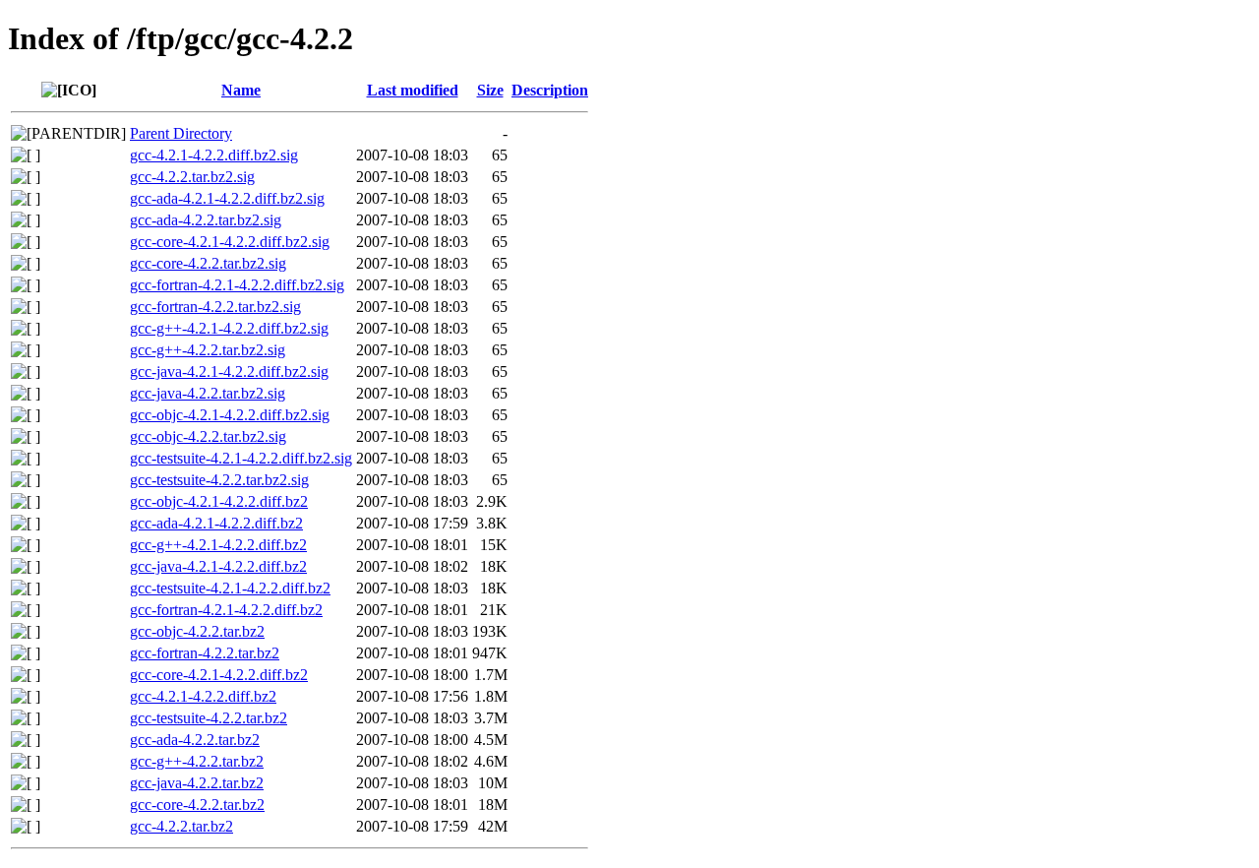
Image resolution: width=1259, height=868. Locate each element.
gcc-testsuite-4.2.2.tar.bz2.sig (219, 479)
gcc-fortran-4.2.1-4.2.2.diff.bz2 (226, 609)
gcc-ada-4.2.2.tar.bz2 (195, 739)
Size (490, 90)
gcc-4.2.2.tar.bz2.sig (192, 176)
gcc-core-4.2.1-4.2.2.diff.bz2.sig (230, 241)
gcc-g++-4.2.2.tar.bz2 (197, 761)
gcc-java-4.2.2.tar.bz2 (197, 783)
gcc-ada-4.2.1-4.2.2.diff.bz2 (216, 523)
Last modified (412, 90)
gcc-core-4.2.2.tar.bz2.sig (208, 263)
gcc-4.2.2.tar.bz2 (181, 826)
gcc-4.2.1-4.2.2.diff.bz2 (203, 696)
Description (549, 90)
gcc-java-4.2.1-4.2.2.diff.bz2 (218, 566)
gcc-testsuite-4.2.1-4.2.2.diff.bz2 (230, 588)
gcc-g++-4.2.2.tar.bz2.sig (207, 349)
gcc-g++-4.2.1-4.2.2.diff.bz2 (218, 544)
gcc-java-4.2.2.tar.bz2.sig (207, 393)
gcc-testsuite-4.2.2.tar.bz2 (208, 718)
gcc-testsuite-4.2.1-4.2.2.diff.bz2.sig (241, 458)
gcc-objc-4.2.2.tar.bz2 (197, 631)
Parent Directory (181, 133)
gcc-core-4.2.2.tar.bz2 (197, 804)
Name (241, 90)
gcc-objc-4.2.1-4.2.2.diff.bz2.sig (230, 414)
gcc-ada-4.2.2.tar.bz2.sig (205, 220)
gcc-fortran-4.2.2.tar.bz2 (204, 653)
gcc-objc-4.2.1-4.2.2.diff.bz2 (219, 501)
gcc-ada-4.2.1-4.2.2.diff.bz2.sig (227, 198)
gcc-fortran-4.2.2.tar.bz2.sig (215, 306)
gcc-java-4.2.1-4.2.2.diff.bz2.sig (229, 371)
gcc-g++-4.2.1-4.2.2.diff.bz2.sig (229, 328)
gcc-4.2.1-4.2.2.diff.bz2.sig (214, 155)
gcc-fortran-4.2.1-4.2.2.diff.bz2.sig (237, 285)
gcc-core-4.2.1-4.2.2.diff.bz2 (219, 674)
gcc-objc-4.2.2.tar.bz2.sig (208, 436)
